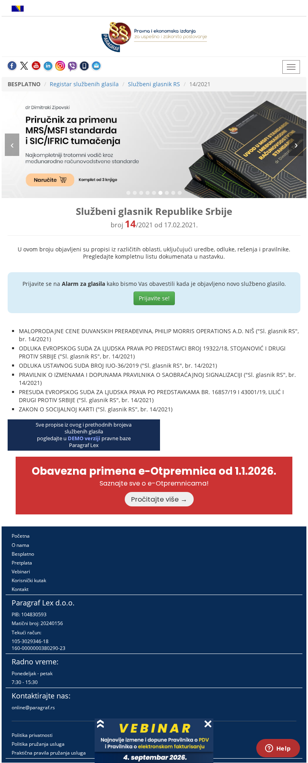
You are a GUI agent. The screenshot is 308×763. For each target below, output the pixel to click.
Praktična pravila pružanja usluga (49, 752)
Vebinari (21, 571)
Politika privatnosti (32, 735)
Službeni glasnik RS (154, 84)
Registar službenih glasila (84, 84)
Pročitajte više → (159, 499)
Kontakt (20, 589)
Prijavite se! (154, 298)
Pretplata (22, 562)
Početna (21, 535)
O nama (20, 545)
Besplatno (23, 553)
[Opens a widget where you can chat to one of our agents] (278, 749)
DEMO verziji (84, 438)
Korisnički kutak (29, 580)
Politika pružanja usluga (38, 744)
